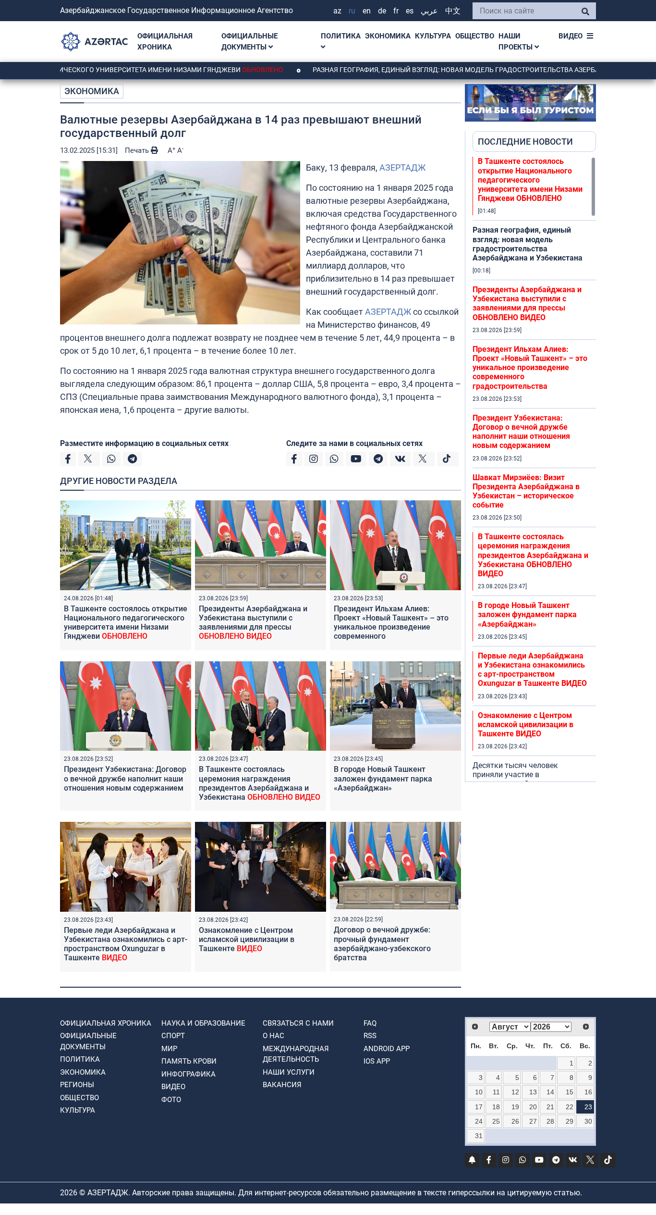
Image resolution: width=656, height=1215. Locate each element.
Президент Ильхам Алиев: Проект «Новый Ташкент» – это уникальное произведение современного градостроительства (391, 627)
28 (550, 1121)
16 (588, 1092)
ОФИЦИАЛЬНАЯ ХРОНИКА (165, 41)
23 (588, 1107)
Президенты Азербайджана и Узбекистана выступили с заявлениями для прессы (253, 622)
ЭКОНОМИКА (388, 36)
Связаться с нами (298, 1023)
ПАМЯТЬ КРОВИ (189, 1061)
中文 (453, 10)
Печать (138, 150)
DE (382, 10)
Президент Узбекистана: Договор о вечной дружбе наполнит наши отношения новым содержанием (125, 778)
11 (496, 1092)
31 (479, 1136)
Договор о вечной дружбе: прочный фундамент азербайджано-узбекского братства (382, 943)
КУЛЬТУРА (433, 36)
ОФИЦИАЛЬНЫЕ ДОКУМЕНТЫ (249, 41)
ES (409, 10)
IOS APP (377, 1061)
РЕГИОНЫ (77, 1084)
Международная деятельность (296, 1054)
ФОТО (171, 1099)
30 (588, 1121)
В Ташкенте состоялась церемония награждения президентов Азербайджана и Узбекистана (259, 783)
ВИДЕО (571, 36)
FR (396, 10)
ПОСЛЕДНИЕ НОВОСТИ (525, 141)
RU (352, 10)
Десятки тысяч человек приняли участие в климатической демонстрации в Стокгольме (528, 779)
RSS (370, 1035)
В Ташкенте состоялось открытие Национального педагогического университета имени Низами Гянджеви (125, 622)
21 (550, 1107)
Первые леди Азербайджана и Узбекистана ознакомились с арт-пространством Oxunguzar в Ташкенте (125, 944)
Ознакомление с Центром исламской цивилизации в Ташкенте (246, 939)
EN (367, 10)
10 (479, 1092)
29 (569, 1121)
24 (479, 1121)
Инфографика (188, 1074)
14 (550, 1092)
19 (515, 1107)
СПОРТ (173, 1035)
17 (479, 1107)
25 (496, 1121)
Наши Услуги (289, 1072)
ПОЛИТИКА (341, 36)
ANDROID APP (387, 1048)
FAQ (370, 1023)
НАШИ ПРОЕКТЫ (516, 41)
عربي (429, 10)
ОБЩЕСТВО (474, 36)
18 (496, 1107)
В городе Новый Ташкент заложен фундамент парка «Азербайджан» (383, 778)
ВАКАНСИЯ (282, 1084)
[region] (534, 469)
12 (515, 1092)
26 (515, 1121)
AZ (337, 10)
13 (533, 1092)
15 (569, 1092)
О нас (273, 1035)
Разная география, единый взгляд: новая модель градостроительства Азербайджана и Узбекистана (528, 243)
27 (533, 1121)
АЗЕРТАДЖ (402, 167)
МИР (169, 1048)
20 (533, 1107)
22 (569, 1107)
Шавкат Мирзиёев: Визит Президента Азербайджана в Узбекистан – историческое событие (526, 491)
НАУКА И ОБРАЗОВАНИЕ (203, 1023)
